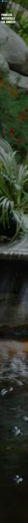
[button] (26, 1)
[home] (4, 1)
